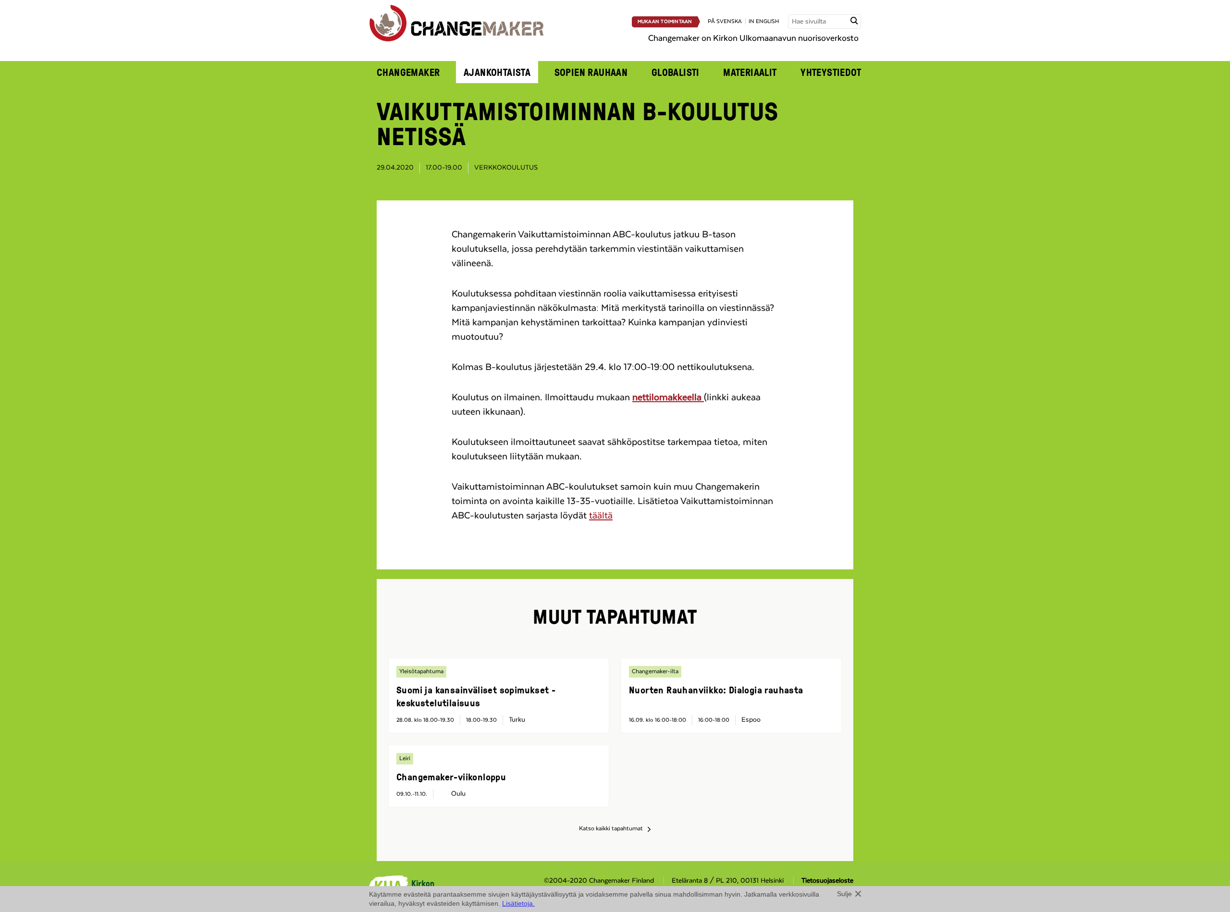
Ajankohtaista (497, 72)
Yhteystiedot (830, 72)
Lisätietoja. (518, 903)
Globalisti (676, 72)
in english (764, 21)
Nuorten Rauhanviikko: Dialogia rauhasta (716, 689)
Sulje (844, 894)
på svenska (725, 21)
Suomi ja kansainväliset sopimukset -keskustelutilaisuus (475, 696)
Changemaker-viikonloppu (451, 776)
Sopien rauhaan (591, 72)
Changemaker (408, 72)
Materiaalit (750, 72)
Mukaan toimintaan (665, 22)
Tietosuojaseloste (827, 881)
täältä (601, 515)
